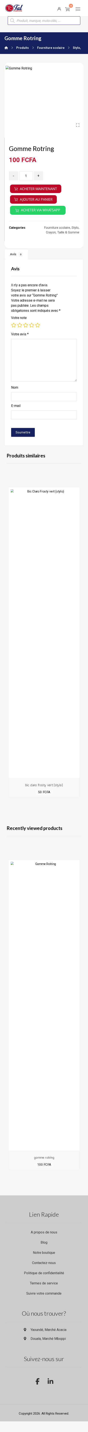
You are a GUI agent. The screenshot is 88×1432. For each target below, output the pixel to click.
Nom (14, 387)
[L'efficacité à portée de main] (14, 8)
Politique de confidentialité (44, 1273)
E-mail (16, 406)
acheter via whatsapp (40, 210)
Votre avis (20, 334)
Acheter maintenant (38, 188)
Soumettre (23, 432)
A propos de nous (44, 1232)
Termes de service (44, 1283)
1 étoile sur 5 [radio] (13, 325)
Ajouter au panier (36, 199)
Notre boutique (44, 1253)
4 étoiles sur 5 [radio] (31, 325)
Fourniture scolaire (57, 228)
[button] (78, 8)
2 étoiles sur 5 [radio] (19, 325)
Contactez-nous (44, 1263)
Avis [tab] (15, 254)
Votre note (19, 318)
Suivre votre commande (44, 1293)
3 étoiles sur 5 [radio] (25, 325)
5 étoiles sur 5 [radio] (37, 325)
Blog (44, 1242)
